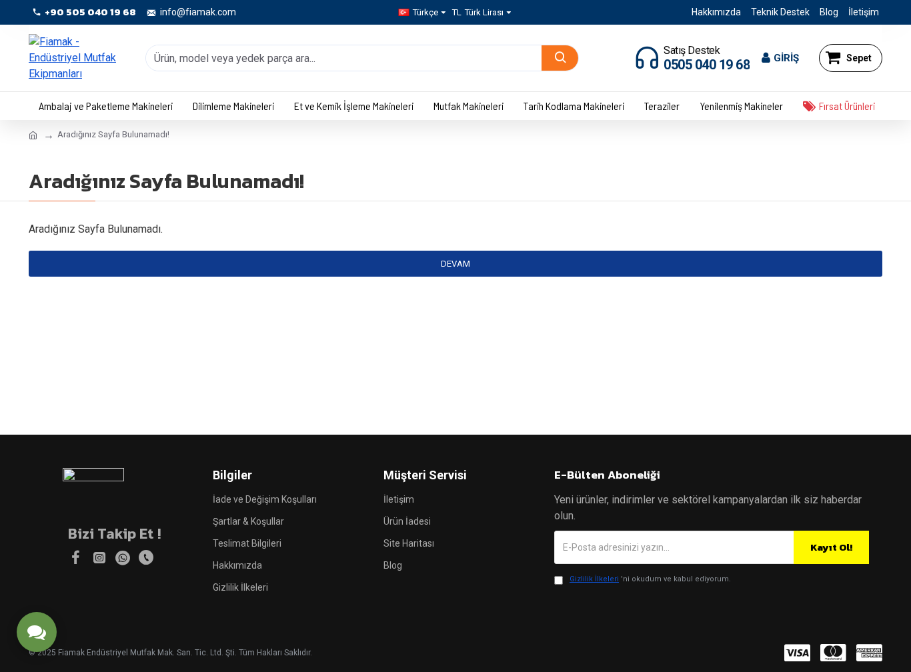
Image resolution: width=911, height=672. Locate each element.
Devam (455, 264)
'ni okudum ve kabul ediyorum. (650, 579)
